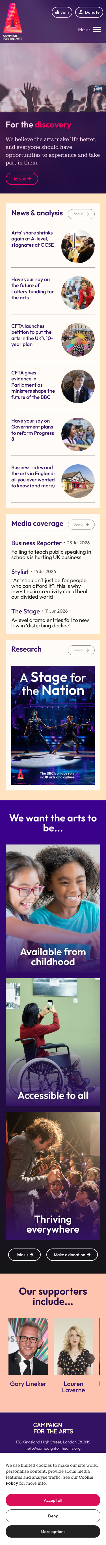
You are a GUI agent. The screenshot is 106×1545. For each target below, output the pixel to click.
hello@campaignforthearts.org (53, 1448)
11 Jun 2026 (56, 611)
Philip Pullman (73, 1384)
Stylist (20, 572)
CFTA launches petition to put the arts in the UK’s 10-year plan (32, 335)
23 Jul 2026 (78, 543)
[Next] (90, 1359)
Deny (53, 1516)
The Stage (25, 611)
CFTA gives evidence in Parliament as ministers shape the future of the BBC (33, 384)
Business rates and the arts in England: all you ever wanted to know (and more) (33, 476)
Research (26, 649)
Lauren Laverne (28, 1387)
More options (53, 1531)
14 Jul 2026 (45, 571)
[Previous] (16, 1359)
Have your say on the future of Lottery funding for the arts (32, 288)
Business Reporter (36, 543)
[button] (89, 29)
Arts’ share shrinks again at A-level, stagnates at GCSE (32, 238)
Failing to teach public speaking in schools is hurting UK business (51, 554)
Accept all (53, 1500)
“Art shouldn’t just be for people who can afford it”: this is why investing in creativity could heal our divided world (49, 588)
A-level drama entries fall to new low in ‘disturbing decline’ (50, 623)
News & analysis (37, 212)
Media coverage (37, 523)
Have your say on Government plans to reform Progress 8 (32, 429)
